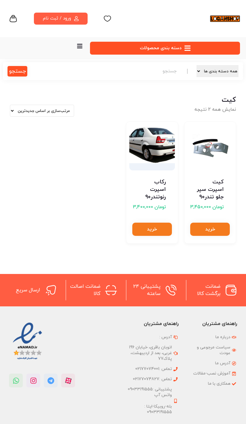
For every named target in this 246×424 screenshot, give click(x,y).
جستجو (17, 71)
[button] (210, 229)
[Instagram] (33, 380)
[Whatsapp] (16, 380)
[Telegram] (51, 380)
